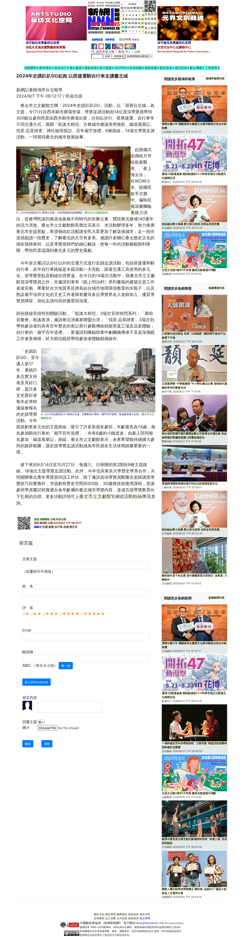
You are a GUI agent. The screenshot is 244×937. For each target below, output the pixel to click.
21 (139, 23)
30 (135, 11)
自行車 (59, 526)
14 (139, 19)
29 (132, 11)
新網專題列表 (217, 288)
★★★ (51, 613)
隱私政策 (133, 914)
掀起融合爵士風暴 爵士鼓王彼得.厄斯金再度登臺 (190, 224)
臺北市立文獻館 (95, 496)
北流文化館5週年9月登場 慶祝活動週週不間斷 (189, 270)
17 (126, 23)
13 (135, 19)
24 (126, 27)
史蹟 (45, 526)
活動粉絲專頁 (137, 496)
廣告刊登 (145, 914)
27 (126, 11)
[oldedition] (130, 46)
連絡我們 (133, 918)
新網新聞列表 (217, 597)
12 (132, 19)
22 (142, 23)
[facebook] (94, 46)
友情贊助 (99, 918)
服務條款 (122, 914)
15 (142, 19)
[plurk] (101, 46)
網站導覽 (110, 914)
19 (132, 23)
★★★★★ (94, 613)
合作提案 (122, 918)
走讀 (66, 526)
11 (129, 19)
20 (135, 23)
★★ (37, 613)
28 (129, 11)
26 (132, 27)
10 (126, 19)
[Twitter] (108, 46)
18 (129, 23)
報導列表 (215, 78)
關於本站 (99, 914)
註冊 (137, 51)
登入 (128, 51)
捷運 (51, 526)
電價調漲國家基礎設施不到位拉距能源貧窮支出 (190, 483)
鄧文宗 (73, 526)
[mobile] (117, 46)
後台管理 (145, 918)
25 (129, 27)
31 (139, 11)
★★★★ (70, 613)
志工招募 (110, 918)
